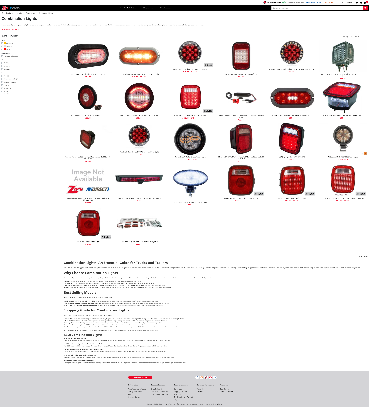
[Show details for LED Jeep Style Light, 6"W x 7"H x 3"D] (292, 139)
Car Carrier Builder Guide (160, 392)
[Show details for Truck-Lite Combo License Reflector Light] (292, 180)
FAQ (175, 400)
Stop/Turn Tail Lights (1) (11, 56)
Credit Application (226, 392)
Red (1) (8, 49)
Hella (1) (6, 91)
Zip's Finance (224, 389)
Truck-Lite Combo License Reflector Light (292, 198)
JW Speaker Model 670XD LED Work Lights (343, 157)
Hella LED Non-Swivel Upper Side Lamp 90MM (190, 202)
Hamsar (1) (7, 88)
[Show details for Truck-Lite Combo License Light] (88, 224)
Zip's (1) (6, 76)
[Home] (2, 13)
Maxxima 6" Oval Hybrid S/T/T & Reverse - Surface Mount (292, 115)
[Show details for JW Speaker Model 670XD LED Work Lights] (343, 139)
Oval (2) (6, 63)
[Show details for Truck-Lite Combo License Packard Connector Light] (241, 180)
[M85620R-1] (292, 98)
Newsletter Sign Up (140, 377)
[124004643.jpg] (190, 182)
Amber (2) (9, 43)
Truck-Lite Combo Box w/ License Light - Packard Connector (343, 198)
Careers (200, 392)
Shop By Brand (156, 389)
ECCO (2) (6, 85)
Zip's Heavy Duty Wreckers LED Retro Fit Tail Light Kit (139, 242)
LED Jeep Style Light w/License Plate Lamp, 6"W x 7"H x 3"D (343, 115)
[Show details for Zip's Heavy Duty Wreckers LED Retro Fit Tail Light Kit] (139, 224)
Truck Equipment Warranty (184, 397)
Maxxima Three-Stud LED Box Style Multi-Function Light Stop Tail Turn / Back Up (88, 158)
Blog (129, 394)
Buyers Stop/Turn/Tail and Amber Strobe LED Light (88, 74)
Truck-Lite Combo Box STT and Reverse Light (190, 115)
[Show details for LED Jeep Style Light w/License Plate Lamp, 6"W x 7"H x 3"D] (343, 98)
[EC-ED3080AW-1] (139, 56)
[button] (361, 2)
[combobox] (317, 8)
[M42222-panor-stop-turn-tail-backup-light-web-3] (88, 139)
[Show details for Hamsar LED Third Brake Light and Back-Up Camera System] (139, 180)
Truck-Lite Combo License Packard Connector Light (241, 198)
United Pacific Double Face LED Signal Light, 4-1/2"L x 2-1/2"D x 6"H (343, 75)
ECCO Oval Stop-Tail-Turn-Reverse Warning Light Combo (139, 74)
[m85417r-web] (190, 53)
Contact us (178, 389)
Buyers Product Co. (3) (11, 79)
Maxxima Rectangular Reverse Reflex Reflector (241, 74)
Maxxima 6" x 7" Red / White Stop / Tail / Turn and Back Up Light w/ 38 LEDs (241, 158)
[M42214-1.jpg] (241, 56)
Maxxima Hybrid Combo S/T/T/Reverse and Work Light (139, 152)
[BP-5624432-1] (139, 98)
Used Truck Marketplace (296, 2)
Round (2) (7, 69)
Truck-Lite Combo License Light (88, 242)
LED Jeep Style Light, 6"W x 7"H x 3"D (292, 157)
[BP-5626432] (88, 56)
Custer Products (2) (10, 82)
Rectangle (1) (8, 66)
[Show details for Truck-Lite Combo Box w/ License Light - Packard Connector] (343, 180)
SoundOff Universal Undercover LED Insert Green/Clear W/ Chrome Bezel (88, 199)
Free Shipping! (328, 2)
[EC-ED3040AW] (88, 98)
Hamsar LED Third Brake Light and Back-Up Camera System (139, 198)
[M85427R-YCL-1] (292, 53)
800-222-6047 (347, 2)
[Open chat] (357, 2)
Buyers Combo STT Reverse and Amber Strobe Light (139, 115)
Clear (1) (9, 46)
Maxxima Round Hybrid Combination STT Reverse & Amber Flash (292, 69)
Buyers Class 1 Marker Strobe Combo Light (190, 157)
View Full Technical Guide (10, 29)
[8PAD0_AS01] (343, 56)
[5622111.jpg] (190, 139)
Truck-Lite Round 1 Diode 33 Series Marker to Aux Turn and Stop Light (241, 116)
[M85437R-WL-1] (139, 136)
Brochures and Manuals (159, 394)
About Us (200, 389)
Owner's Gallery (134, 397)
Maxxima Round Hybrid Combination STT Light (190, 69)
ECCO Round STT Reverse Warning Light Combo (88, 115)
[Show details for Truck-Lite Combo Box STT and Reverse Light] (190, 98)
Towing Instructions (315, 2)
